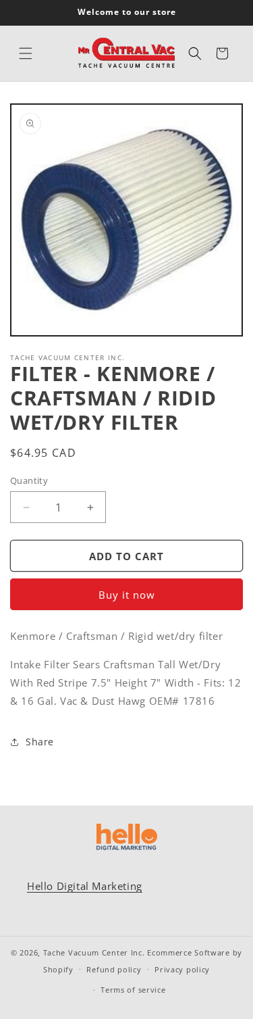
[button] (25, 53)
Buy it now (127, 594)
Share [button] (40, 741)
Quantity (29, 480)
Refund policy (113, 969)
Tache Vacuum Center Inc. (94, 952)
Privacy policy (182, 969)
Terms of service (133, 990)
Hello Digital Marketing (84, 886)
